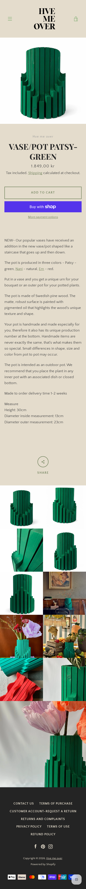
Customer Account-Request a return (43, 811)
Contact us (23, 803)
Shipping (35, 173)
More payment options (43, 217)
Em (41, 269)
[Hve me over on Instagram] (50, 846)
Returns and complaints (43, 819)
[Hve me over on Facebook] (35, 846)
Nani (19, 269)
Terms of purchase (56, 803)
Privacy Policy (29, 826)
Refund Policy (43, 834)
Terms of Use (58, 826)
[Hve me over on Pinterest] (43, 846)
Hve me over (54, 858)
